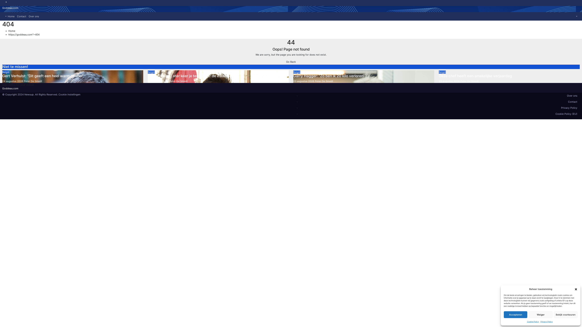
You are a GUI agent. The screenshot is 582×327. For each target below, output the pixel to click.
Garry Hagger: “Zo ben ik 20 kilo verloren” (329, 76)
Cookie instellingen (69, 94)
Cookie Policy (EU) (566, 113)
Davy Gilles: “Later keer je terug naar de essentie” (190, 76)
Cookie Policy (533, 321)
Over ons (34, 16)
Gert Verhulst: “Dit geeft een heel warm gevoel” (43, 76)
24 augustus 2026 (13, 81)
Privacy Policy (546, 321)
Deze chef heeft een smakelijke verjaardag (475, 76)
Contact (21, 16)
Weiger (541, 314)
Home (11, 16)
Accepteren (515, 314)
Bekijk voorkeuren (565, 314)
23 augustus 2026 (304, 81)
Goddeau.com (10, 7)
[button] (575, 289)
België (5, 72)
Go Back (291, 61)
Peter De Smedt (33, 81)
